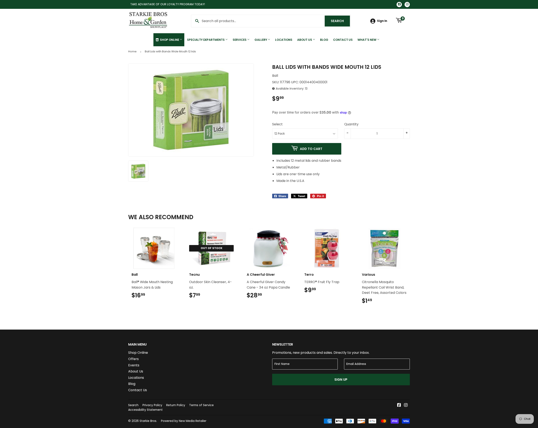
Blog (324, 40)
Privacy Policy (152, 405)
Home (132, 51)
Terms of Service (201, 405)
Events (133, 365)
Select (277, 124)
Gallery (261, 40)
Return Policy (175, 405)
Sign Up (340, 379)
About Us (305, 40)
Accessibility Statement (145, 410)
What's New (367, 40)
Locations (283, 40)
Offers (133, 358)
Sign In (382, 21)
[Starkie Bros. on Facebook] (399, 405)
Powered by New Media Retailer (183, 421)
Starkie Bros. (148, 421)
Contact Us (343, 40)
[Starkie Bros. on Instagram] (406, 405)
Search (340, 21)
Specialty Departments (206, 40)
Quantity (351, 124)
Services (240, 40)
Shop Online (169, 40)
